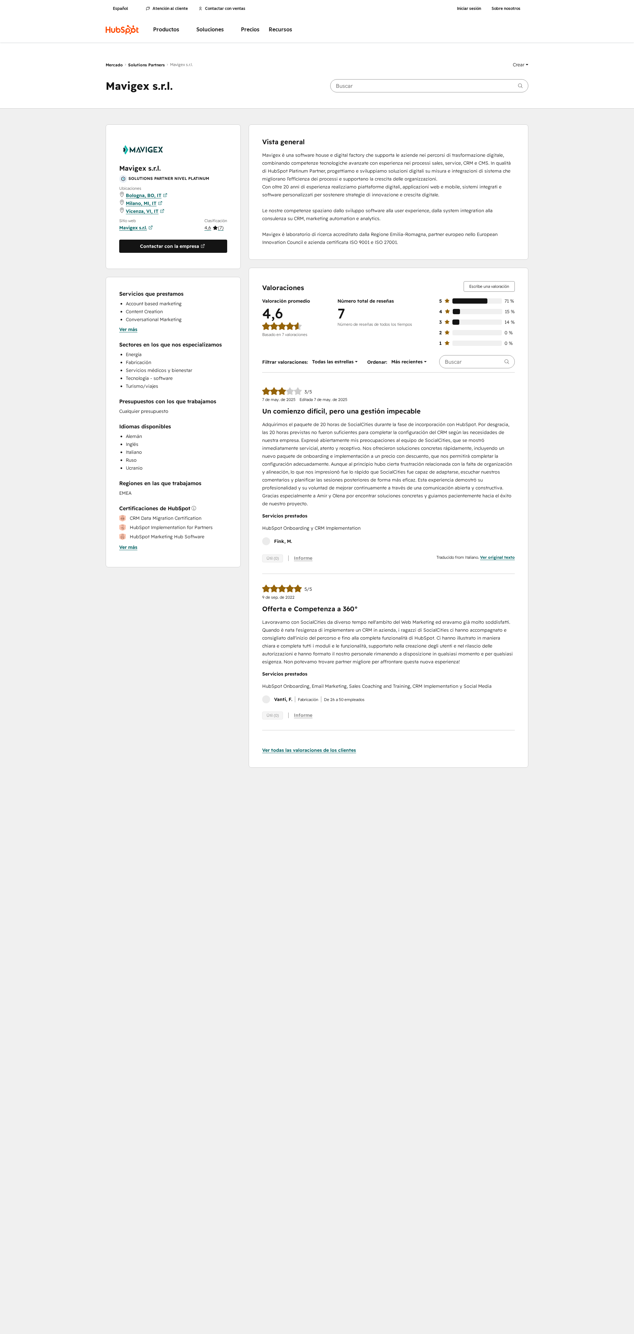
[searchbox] (429, 85)
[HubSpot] (122, 30)
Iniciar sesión (469, 8)
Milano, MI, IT (141, 203)
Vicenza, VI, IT (142, 211)
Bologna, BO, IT (143, 195)
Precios (250, 29)
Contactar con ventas (225, 8)
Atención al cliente (170, 8)
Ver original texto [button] (497, 557)
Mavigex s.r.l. (133, 228)
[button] (520, 65)
